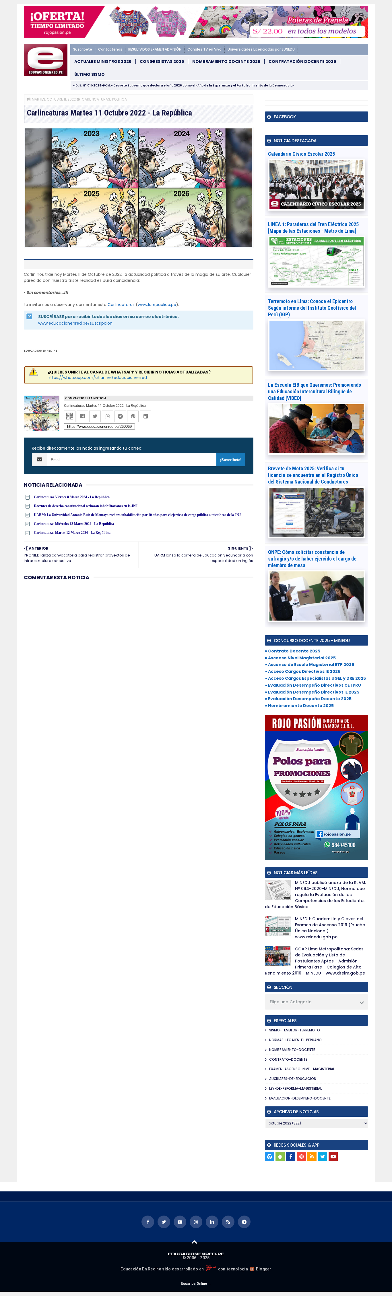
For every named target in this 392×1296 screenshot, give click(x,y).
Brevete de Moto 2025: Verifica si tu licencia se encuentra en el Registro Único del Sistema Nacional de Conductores (313, 475)
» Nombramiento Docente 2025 (299, 705)
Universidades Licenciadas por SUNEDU (261, 49)
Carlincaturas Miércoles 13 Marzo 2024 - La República (74, 524)
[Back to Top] (194, 1241)
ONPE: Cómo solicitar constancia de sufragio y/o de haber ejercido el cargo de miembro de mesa (312, 558)
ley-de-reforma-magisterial (295, 1088)
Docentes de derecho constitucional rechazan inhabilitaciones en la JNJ (85, 506)
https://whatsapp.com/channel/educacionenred (97, 377)
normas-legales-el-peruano (295, 1039)
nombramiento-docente (292, 1049)
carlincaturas (96, 99)
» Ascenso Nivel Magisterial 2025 (300, 658)
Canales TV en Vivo (204, 49)
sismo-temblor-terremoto (294, 1030)
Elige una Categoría (291, 1002)
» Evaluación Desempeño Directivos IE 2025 (312, 692)
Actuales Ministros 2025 (102, 61)
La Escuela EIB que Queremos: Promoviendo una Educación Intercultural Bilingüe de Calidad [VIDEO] (314, 391)
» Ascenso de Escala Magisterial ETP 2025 (309, 664)
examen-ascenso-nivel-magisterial (302, 1068)
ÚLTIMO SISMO (89, 74)
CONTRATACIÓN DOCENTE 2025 (302, 61)
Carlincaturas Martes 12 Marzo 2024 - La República (72, 533)
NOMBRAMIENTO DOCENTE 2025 (226, 61)
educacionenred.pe (40, 350)
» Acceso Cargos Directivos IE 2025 (302, 671)
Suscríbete (82, 49)
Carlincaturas (121, 304)
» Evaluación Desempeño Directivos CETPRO (313, 685)
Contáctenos (110, 49)
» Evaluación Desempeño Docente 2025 (308, 699)
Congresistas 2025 (162, 61)
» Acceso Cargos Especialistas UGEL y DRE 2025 (315, 678)
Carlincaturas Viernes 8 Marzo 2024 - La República (72, 497)
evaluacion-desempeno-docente (300, 1098)
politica (119, 99)
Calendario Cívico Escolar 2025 (301, 154)
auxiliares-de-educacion (292, 1078)
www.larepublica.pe (157, 304)
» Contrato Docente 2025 (292, 651)
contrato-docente (288, 1059)
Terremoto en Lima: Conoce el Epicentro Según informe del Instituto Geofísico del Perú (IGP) (312, 307)
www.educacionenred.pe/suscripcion (75, 323)
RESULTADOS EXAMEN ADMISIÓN (154, 49)
